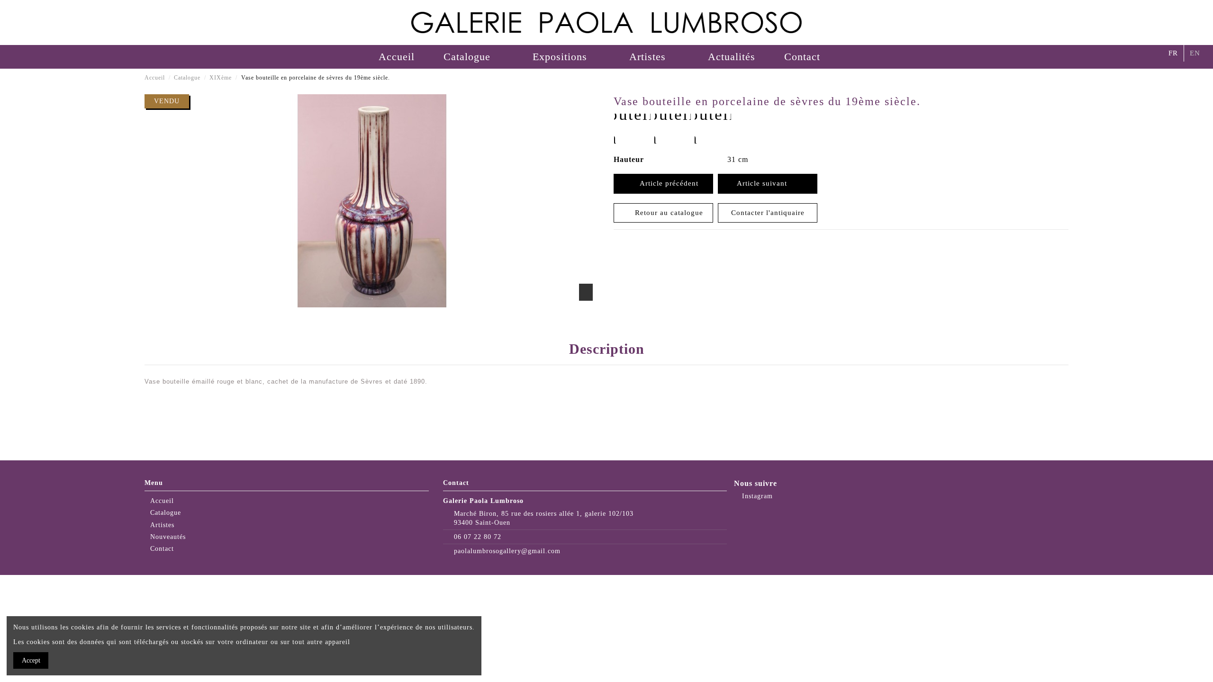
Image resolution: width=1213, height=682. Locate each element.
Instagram (756, 496)
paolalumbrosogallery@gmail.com (507, 551)
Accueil (162, 500)
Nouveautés (168, 536)
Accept (31, 660)
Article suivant (764, 183)
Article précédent (666, 183)
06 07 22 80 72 (477, 536)
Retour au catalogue (666, 212)
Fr (1173, 53)
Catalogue (165, 512)
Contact (162, 548)
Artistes (162, 525)
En (1195, 53)
